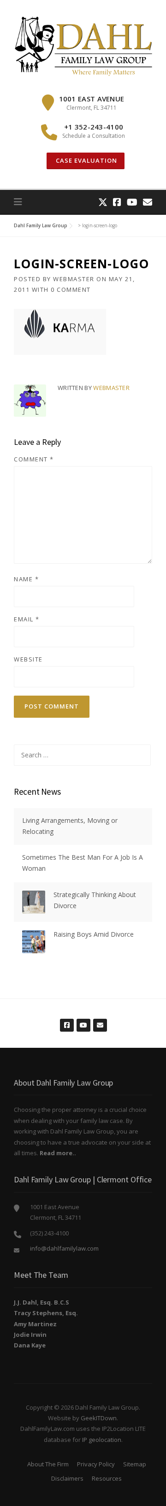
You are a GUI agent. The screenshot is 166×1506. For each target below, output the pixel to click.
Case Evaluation (85, 160)
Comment (34, 459)
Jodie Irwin (30, 1334)
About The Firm (48, 1464)
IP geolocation (101, 1439)
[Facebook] (117, 202)
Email (27, 619)
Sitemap (134, 1464)
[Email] (147, 202)
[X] (102, 202)
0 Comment (71, 289)
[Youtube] (132, 202)
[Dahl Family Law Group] (83, 45)
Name (26, 579)
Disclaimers (67, 1478)
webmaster (74, 279)
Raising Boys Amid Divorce (93, 934)
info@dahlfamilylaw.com (64, 1248)
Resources (107, 1478)
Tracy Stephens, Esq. (46, 1313)
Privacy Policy (96, 1464)
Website (28, 659)
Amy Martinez (35, 1324)
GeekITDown (99, 1418)
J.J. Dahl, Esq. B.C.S (41, 1302)
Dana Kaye (30, 1345)
